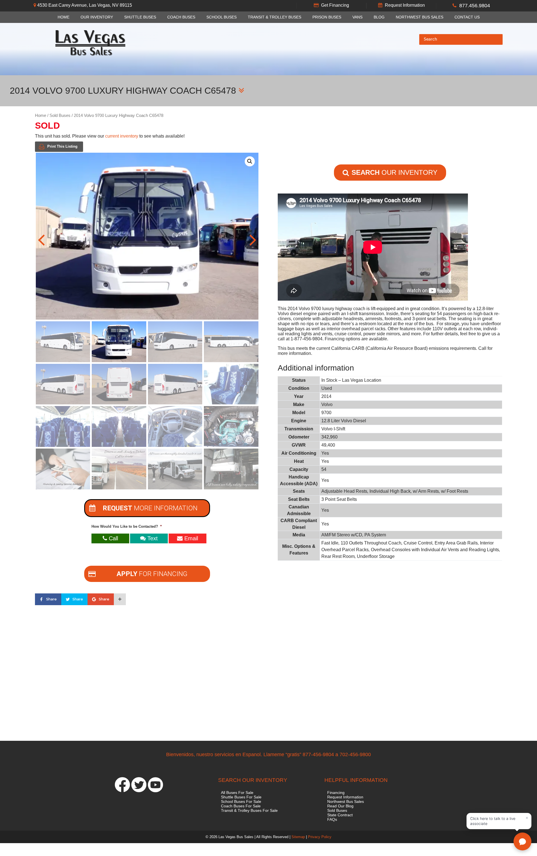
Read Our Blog (340, 806)
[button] (250, 161)
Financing (336, 792)
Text (152, 538)
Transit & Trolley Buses (274, 17)
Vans (357, 17)
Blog (379, 17)
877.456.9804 (474, 5)
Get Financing (335, 5)
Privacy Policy (319, 837)
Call (112, 538)
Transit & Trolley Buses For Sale (249, 810)
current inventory (121, 136)
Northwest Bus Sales (419, 17)
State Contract (340, 815)
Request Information (405, 5)
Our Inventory (97, 17)
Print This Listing (62, 146)
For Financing (152, 574)
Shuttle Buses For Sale (241, 797)
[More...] (120, 599)
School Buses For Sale (241, 801)
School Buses (221, 17)
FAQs (332, 819)
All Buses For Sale (237, 792)
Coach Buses (181, 17)
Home (63, 17)
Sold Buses (60, 115)
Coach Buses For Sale (241, 806)
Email (190, 538)
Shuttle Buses (140, 17)
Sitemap (298, 837)
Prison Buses (326, 17)
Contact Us (467, 17)
